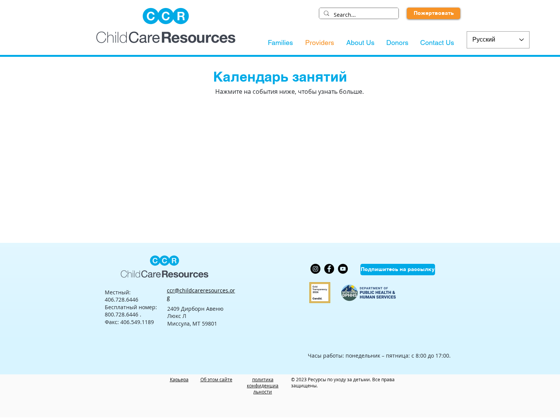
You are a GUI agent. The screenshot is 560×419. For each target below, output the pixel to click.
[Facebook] (329, 269)
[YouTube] (343, 269)
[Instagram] (315, 269)
